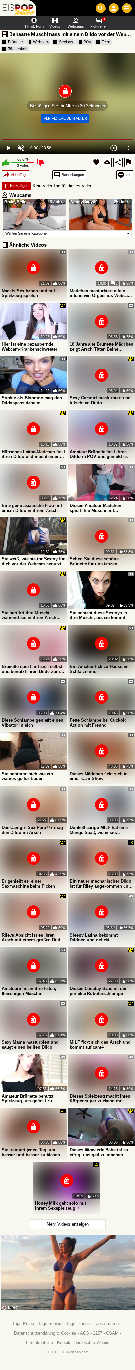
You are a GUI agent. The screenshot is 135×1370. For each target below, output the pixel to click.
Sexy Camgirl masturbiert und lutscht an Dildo (100, 400)
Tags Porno (23, 1323)
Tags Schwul (50, 1323)
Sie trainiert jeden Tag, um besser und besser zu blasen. (31, 1152)
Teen (106, 42)
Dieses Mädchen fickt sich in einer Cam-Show (99, 776)
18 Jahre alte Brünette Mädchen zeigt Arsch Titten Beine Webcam (101, 347)
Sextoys (66, 42)
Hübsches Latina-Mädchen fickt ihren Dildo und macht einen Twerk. (33, 454)
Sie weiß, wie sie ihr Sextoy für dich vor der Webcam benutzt (33, 561)
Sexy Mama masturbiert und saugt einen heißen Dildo (30, 1045)
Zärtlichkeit (17, 49)
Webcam (41, 42)
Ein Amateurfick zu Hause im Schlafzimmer (99, 669)
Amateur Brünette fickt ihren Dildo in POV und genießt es (99, 454)
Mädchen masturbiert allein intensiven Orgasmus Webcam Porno (101, 293)
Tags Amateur (107, 1323)
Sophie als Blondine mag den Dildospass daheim (32, 400)
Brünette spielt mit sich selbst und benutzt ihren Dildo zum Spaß (32, 669)
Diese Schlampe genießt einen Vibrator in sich (32, 723)
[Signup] (114, 8)
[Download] (107, 162)
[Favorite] (96, 162)
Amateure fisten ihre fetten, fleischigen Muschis (29, 991)
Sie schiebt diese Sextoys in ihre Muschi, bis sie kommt (98, 615)
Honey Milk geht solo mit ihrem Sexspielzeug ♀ (60, 1206)
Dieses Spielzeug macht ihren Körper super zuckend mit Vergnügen (100, 1098)
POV (87, 42)
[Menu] (127, 8)
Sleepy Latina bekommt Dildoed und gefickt (94, 937)
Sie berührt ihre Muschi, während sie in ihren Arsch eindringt (29, 615)
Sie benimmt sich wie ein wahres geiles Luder (27, 776)
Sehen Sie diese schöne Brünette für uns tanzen (94, 561)
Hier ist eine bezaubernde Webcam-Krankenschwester (29, 347)
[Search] (101, 8)
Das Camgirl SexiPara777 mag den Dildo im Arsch (32, 830)
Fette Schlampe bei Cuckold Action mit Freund (98, 723)
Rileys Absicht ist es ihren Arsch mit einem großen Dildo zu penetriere (32, 937)
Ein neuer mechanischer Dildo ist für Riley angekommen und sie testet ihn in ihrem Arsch (100, 884)
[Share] (118, 162)
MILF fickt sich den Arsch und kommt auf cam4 (100, 1045)
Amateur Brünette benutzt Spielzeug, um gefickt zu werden (27, 1098)
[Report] (128, 162)
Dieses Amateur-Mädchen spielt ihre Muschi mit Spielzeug (95, 508)
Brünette (15, 42)
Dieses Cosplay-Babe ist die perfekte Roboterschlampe (98, 991)
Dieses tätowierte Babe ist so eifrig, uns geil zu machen (99, 1152)
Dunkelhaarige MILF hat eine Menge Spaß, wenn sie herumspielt (99, 830)
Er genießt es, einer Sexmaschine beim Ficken (28, 884)
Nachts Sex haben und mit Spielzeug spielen (28, 293)
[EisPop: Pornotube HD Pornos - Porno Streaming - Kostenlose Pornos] (18, 8)
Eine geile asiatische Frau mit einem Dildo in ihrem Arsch (32, 508)
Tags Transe (78, 1323)
